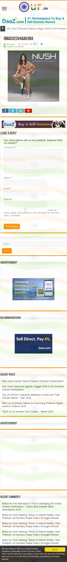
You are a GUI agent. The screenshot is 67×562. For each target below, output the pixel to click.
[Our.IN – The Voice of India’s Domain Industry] (33, 7)
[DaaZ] (33, 124)
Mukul (5, 503)
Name (8, 177)
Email (7, 188)
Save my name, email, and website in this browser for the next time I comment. (31, 213)
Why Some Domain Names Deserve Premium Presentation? (33, 381)
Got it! (55, 549)
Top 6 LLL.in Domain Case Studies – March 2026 (27, 411)
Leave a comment (15, 46)
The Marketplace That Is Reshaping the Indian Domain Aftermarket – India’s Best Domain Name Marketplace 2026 (32, 506)
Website (8, 199)
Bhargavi (11, 44)
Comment (10, 147)
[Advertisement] (33, 464)
